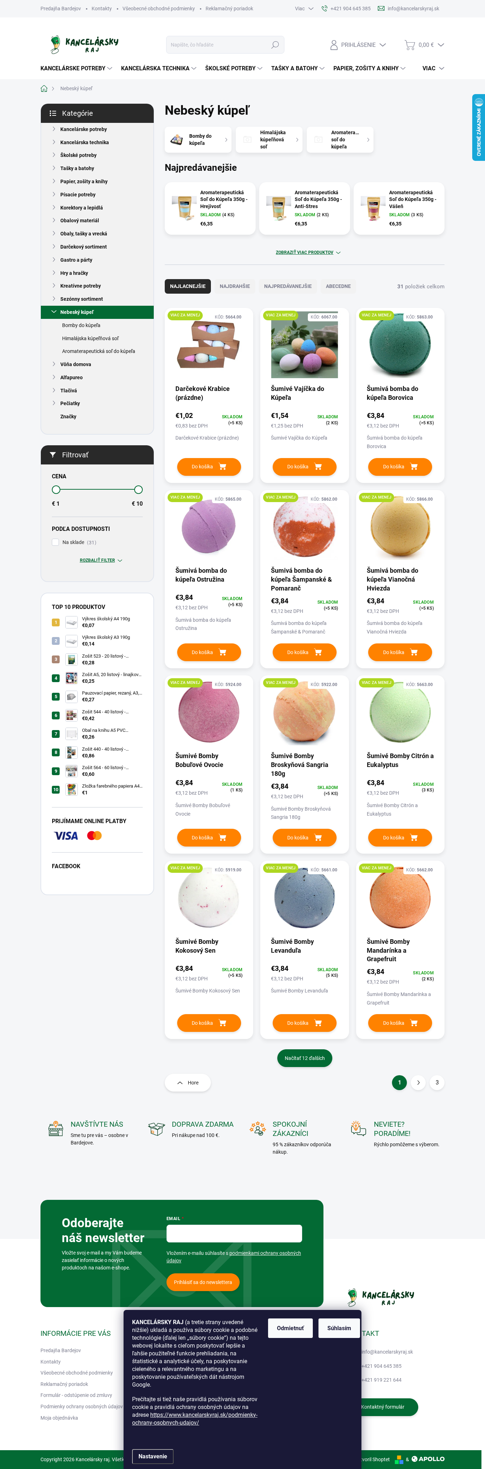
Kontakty (102, 8)
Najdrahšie (235, 286)
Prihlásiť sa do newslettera (203, 1282)
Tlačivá (68, 390)
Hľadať (275, 45)
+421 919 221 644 (381, 1380)
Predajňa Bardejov (60, 8)
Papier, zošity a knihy (84, 181)
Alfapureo (71, 377)
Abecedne (338, 286)
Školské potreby (78, 155)
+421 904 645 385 (381, 1366)
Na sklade (78, 542)
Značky (68, 416)
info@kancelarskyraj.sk (387, 1352)
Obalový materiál (79, 220)
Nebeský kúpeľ (77, 312)
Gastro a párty (76, 260)
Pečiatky (70, 403)
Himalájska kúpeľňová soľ (90, 338)
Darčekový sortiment (83, 247)
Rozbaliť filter (97, 560)
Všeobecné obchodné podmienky (158, 8)
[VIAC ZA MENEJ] (209, 348)
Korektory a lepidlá (81, 208)
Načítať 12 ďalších (305, 1058)
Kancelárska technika (84, 142)
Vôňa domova (75, 364)
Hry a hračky (74, 273)
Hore (193, 1083)
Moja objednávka (59, 1418)
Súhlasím (339, 1328)
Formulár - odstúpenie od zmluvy (76, 1395)
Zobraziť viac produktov (304, 252)
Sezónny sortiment (81, 299)
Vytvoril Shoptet (372, 1459)
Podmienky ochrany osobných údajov (81, 1406)
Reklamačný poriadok (229, 8)
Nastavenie (152, 1456)
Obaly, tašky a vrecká (83, 233)
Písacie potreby (78, 194)
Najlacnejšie (188, 286)
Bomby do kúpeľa (81, 325)
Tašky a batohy (77, 168)
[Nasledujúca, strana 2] (418, 1082)
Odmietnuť (290, 1328)
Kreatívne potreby (80, 286)
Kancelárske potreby (83, 129)
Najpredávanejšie (288, 286)
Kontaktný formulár (382, 1407)
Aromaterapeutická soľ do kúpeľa (98, 351)
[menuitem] (77, 68)
